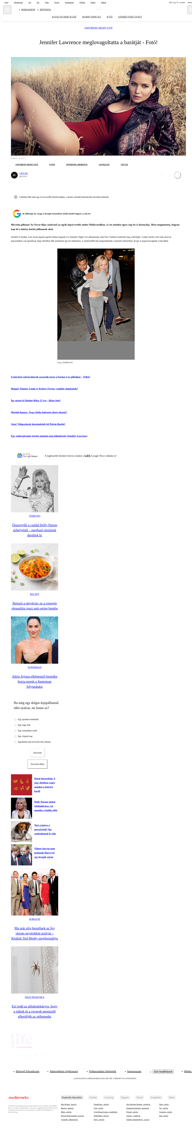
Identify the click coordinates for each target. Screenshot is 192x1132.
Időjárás (45, 9)
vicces (124, 165)
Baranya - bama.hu (67, 1108)
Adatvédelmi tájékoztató (64, 1071)
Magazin (125, 1097)
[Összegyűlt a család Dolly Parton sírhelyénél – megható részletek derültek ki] (34, 488)
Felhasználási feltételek (102, 1071)
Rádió (171, 1097)
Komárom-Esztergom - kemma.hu (137, 1108)
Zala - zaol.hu (163, 1116)
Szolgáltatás (156, 1097)
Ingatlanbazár (69, 3)
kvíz (110, 17)
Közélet (93, 1097)
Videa (47, 3)
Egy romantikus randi (27, 730)
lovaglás (104, 165)
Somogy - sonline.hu (133, 1116)
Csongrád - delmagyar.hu (69, 1120)
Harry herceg (91, 17)
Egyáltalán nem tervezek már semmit (34, 742)
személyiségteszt (130, 17)
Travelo (56, 3)
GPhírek (82, 3)
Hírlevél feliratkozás (27, 1071)
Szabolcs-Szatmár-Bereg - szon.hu (137, 1120)
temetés (34, 516)
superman (34, 667)
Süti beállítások (163, 1071)
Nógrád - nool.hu (132, 1112)
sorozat (34, 919)
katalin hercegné (64, 17)
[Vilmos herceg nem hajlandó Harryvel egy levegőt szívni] (21, 854)
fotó (52, 165)
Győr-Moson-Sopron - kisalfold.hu (105, 1112)
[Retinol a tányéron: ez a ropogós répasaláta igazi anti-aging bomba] (34, 567)
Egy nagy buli (24, 725)
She (38, 3)
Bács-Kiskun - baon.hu (68, 1104)
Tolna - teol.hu (164, 1104)
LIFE (88, 455)
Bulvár (140, 1097)
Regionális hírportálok (72, 1097)
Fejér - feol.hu (98, 1108)
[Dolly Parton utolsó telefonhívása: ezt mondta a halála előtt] (21, 808)
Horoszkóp (28, 9)
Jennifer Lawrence (77, 165)
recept (34, 594)
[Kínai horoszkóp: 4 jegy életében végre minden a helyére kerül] (21, 784)
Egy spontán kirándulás (28, 719)
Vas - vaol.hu (163, 1108)
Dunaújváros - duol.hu (101, 1104)
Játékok (103, 3)
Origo (6, 3)
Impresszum (134, 1071)
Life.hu (23, 173)
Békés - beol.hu (66, 1112)
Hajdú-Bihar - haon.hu (101, 1116)
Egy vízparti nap (25, 736)
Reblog (93, 3)
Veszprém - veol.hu (165, 1112)
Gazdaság (108, 1097)
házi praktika (34, 997)
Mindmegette (18, 3)
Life (29, 3)
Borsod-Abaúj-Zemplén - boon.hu (72, 1116)
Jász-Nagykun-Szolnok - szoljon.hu (138, 1104)
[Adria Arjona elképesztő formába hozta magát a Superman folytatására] (34, 640)
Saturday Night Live (98, 28)
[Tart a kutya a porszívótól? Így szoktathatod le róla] (21, 831)
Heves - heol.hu (99, 1120)
